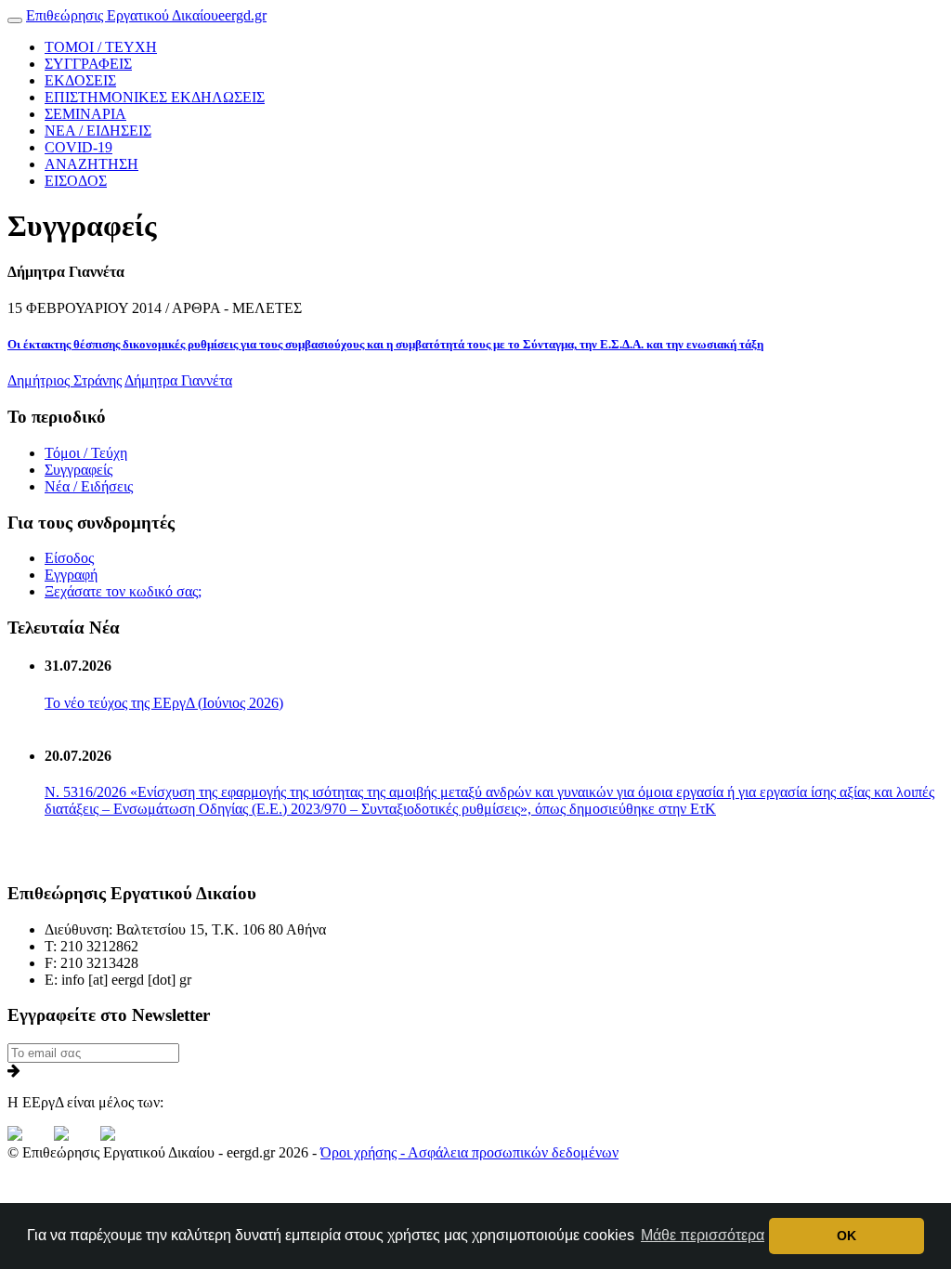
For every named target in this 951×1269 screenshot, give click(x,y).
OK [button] (846, 1235)
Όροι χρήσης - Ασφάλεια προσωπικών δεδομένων (469, 1152)
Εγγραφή (71, 574)
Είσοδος (69, 558)
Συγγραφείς (78, 470)
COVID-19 (78, 147)
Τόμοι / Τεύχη (86, 453)
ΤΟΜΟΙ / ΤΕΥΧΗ (101, 47)
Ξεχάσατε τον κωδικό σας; (123, 591)
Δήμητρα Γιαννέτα (178, 380)
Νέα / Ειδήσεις (89, 486)
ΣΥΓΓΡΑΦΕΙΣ (88, 64)
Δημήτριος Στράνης (64, 380)
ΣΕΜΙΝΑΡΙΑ (85, 114)
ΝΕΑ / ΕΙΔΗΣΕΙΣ (98, 130)
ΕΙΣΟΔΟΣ (76, 181)
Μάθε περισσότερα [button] (702, 1235)
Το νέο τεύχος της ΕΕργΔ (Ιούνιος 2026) (164, 703)
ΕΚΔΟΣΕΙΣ (80, 80)
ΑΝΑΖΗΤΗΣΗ (91, 164)
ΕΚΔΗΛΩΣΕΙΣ (155, 97)
